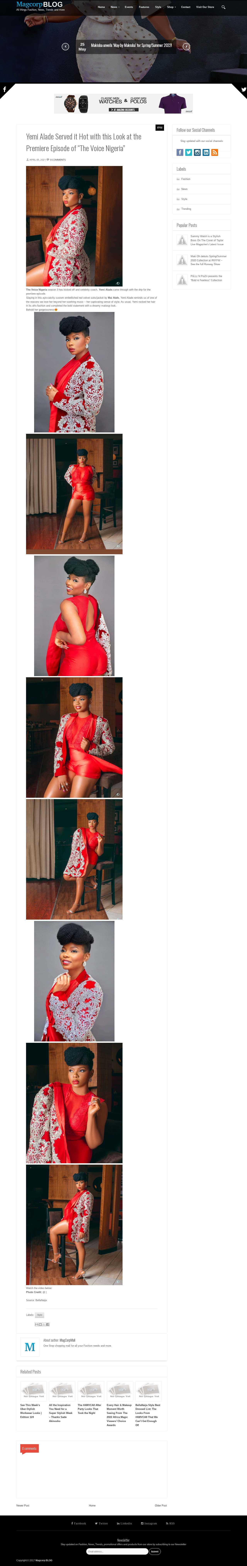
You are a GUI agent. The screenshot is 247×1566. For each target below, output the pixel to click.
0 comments (58, 159)
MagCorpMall (67, 1340)
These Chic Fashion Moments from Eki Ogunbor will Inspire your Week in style (131, 45)
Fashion (185, 179)
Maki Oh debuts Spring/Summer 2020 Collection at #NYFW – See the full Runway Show (209, 260)
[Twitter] (188, 152)
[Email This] (37, 1324)
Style (159, 127)
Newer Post (22, 1505)
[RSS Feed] (214, 152)
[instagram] (197, 152)
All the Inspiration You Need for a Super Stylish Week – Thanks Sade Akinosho (60, 1413)
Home (92, 1505)
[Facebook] (180, 152)
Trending (186, 208)
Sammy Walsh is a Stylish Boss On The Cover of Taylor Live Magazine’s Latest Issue (207, 240)
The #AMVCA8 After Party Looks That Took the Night (89, 1409)
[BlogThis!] (40, 1324)
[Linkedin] (206, 152)
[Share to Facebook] (48, 1324)
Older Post (161, 1505)
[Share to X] (44, 1324)
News (112, 7)
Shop (169, 7)
